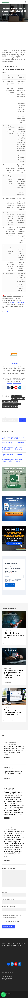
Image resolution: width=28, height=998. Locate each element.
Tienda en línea (11, 945)
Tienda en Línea (7, 976)
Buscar (23, 420)
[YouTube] (15, 964)
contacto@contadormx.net (14, 383)
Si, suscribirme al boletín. (11, 921)
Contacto (20, 945)
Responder (6, 757)
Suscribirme (5, 980)
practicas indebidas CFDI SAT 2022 (11, 404)
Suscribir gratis (20, 943)
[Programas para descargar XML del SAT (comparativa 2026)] (14, 705)
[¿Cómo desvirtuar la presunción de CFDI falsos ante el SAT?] (14, 628)
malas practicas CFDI (16, 395)
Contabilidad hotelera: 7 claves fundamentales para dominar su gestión (12, 449)
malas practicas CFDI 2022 (18, 398)
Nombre (5, 892)
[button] (25, 2)
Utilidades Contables (14, 16)
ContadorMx (8, 14)
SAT (8, 312)
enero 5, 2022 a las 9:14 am (9, 789)
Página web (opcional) (9, 906)
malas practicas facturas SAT (9, 401)
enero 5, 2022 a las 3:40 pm (10, 829)
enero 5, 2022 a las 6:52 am (9, 768)
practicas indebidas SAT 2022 (10, 406)
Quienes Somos (7, 978)
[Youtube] (16, 387)
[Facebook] (8, 387)
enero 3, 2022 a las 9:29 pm (10, 744)
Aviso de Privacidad (8, 943)
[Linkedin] (19, 387)
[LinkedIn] (19, 964)
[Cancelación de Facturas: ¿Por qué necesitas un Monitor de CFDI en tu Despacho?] (14, 666)
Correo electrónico (8, 899)
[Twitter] (12, 387)
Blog (3, 945)
